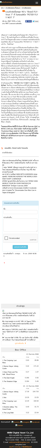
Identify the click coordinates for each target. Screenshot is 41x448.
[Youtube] (16, 422)
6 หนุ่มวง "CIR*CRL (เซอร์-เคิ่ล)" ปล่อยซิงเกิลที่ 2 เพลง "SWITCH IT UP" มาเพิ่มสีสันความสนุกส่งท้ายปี (20, 332)
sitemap (18, 447)
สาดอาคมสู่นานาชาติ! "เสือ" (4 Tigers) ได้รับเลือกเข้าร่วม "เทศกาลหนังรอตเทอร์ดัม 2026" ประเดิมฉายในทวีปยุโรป (19, 323)
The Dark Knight (9, 378)
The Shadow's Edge (10, 381)
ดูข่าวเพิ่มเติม (19, 343)
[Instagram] (25, 422)
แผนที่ (11, 447)
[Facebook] (35, 422)
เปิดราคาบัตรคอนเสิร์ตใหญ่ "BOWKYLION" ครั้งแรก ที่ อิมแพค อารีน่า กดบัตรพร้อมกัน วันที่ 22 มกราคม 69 (19, 315)
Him (5, 397)
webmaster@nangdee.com (19, 442)
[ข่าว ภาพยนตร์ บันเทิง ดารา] (6, 1)
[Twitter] (19, 425)
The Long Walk (9, 413)
